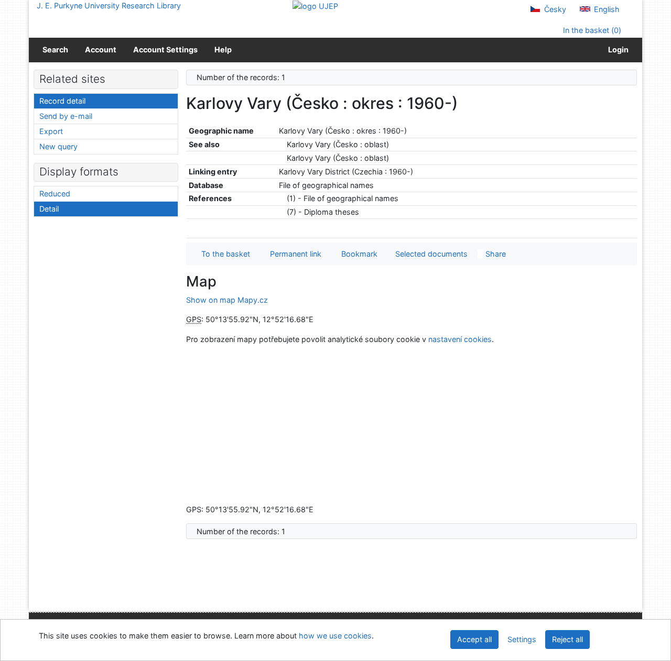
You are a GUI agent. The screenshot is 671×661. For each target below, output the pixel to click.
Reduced (54, 193)
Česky (554, 9)
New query (58, 146)
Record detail (62, 100)
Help (223, 49)
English (606, 9)
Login (617, 49)
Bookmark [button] (357, 253)
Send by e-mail (65, 116)
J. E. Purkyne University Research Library (109, 5)
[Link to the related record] (282, 144)
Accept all (474, 639)
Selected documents (430, 253)
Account (100, 49)
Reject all (567, 639)
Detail (49, 208)
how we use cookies (335, 635)
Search (55, 49)
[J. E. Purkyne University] (315, 5)
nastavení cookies (460, 339)
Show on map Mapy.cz (227, 299)
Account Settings (165, 49)
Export (51, 131)
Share (494, 253)
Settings (521, 639)
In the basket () (591, 30)
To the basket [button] (223, 253)
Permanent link (293, 253)
